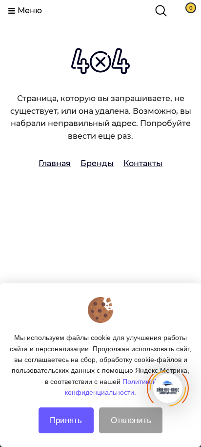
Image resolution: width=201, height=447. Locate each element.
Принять (66, 420)
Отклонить (131, 420)
